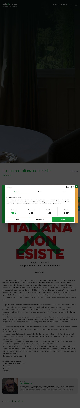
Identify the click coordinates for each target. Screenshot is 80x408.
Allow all (63, 219)
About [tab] (63, 192)
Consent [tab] (16, 192)
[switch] (31, 213)
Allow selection (40, 219)
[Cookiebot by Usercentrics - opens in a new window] (67, 187)
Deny (17, 219)
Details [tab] (40, 192)
